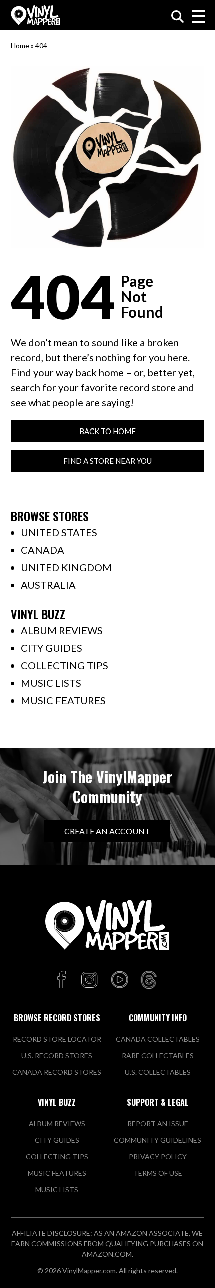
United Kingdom (66, 567)
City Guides (51, 648)
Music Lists (51, 683)
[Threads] (149, 980)
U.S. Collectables (158, 1072)
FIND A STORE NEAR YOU (108, 460)
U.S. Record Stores (57, 1055)
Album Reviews (62, 630)
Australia (48, 585)
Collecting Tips (64, 665)
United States (59, 532)
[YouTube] (120, 980)
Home (20, 45)
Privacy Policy (158, 1156)
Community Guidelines (158, 1140)
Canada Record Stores (57, 1072)
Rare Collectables (158, 1055)
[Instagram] (90, 980)
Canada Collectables (158, 1039)
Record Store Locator (57, 1039)
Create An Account (107, 831)
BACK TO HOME (108, 431)
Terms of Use (158, 1173)
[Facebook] (63, 980)
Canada (42, 550)
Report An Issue (158, 1123)
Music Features (63, 700)
